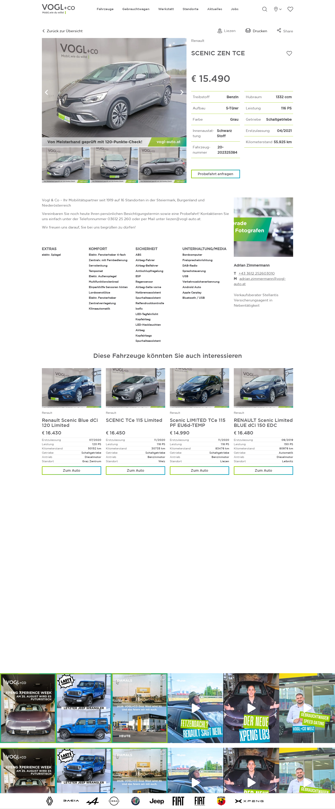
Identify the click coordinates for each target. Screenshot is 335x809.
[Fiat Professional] (200, 801)
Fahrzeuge (105, 9)
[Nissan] (114, 801)
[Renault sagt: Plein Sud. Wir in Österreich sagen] (195, 708)
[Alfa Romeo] (135, 801)
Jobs (234, 9)
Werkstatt (166, 9)
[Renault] (49, 801)
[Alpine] (92, 801)
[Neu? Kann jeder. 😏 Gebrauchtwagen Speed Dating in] (307, 708)
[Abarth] (221, 801)
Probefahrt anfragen (215, 174)
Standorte (191, 9)
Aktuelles (214, 9)
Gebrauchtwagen (135, 9)
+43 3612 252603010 (257, 273)
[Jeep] (157, 801)
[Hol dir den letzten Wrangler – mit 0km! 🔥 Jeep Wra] (84, 708)
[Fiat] (178, 801)
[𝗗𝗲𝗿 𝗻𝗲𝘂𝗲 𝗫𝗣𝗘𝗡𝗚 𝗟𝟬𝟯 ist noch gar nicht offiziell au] (251, 708)
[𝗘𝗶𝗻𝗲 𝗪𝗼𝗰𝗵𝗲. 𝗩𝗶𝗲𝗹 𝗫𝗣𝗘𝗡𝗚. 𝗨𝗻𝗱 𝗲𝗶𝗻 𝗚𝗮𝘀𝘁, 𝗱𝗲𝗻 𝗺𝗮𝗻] (28, 708)
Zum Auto (71, 470)
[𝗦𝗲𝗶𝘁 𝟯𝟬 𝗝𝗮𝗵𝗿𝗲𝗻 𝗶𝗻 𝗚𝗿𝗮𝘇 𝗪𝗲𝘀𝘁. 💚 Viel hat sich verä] (140, 708)
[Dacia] (71, 801)
